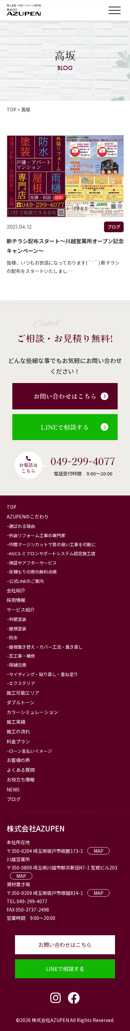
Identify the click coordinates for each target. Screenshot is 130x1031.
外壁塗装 (17, 619)
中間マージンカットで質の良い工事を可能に (52, 544)
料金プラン (18, 741)
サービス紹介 (21, 609)
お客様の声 (18, 760)
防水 (13, 637)
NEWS (13, 789)
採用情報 (16, 600)
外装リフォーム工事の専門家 (37, 535)
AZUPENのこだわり (28, 516)
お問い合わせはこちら (65, 395)
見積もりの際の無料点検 (33, 572)
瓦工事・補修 (22, 656)
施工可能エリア (23, 692)
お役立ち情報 (21, 779)
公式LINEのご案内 (26, 581)
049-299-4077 (83, 461)
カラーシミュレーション (32, 712)
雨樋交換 (17, 665)
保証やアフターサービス (33, 563)
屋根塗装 (17, 628)
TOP (11, 506)
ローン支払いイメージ (30, 751)
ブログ (14, 799)
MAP (98, 850)
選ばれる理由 (22, 526)
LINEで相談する (65, 426)
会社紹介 (16, 590)
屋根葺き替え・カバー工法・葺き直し (46, 647)
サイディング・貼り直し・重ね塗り (43, 674)
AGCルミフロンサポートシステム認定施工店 (52, 553)
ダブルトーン (20, 702)
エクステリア (22, 683)
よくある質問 (21, 769)
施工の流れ (18, 731)
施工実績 (16, 721)
